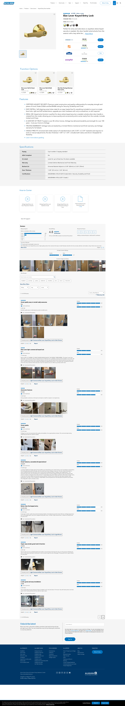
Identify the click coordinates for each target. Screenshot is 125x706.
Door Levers (22, 654)
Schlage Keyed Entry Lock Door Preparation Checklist (27, 204)
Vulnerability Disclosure (28, 674)
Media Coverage (81, 654)
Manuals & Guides (67, 654)
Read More (89, 33)
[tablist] (37, 54)
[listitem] (64, 25)
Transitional (51, 654)
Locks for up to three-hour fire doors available (61, 159)
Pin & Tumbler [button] (93, 3)
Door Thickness (26, 170)
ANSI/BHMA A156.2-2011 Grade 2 (58, 178)
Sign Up (70, 639)
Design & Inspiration (53, 656)
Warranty (25, 163)
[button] (54, 14)
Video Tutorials (66, 656)
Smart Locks (61, 3)
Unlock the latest (28, 624)
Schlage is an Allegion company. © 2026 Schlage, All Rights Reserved (27, 677)
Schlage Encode (38, 654)
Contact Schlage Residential (69, 662)
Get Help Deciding (38, 664)
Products (53, 3)
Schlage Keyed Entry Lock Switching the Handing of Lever (62, 205)
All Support (66, 648)
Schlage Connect (38, 659)
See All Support (25, 219)
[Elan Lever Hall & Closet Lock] (27, 79)
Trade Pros (95, 648)
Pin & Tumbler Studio (24, 662)
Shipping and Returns (67, 659)
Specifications (26, 147)
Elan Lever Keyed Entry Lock (78, 15)
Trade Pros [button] (85, 3)
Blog (78, 651)
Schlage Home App (39, 662)
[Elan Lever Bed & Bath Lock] (46, 79)
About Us (80, 648)
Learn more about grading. (35, 137)
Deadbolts (22, 651)
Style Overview (53, 648)
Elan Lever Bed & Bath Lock (46, 88)
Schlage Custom (52, 657)
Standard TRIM (24, 91)
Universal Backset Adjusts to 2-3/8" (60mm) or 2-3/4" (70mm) (66, 166)
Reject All (96, 703)
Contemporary (52, 651)
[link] (117, 3)
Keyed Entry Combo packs (25, 659)
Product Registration (67, 665)
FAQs (64, 657)
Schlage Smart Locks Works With (41, 660)
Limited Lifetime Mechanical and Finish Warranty (62, 163)
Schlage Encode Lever (39, 656)
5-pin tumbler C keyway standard (57, 152)
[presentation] (28, 89)
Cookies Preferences (86, 703)
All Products (23, 648)
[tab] (23, 54)
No (49, 155)
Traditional (51, 652)
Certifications (26, 174)
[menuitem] (27, 651)
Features (24, 99)
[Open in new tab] (91, 673)
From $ (23, 92)
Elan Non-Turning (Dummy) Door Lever (65, 88)
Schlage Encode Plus (39, 652)
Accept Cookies (105, 703)
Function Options (29, 69)
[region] (62, 703)
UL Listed (25, 159)
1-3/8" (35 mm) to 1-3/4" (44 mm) (58, 170)
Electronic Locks (23, 656)
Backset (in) (25, 166)
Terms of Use (88, 630)
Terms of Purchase (30, 672)
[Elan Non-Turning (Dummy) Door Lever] (64, 79)
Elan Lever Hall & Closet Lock (28, 88)
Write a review (80, 13)
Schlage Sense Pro (38, 651)
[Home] (8, 3)
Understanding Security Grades (69, 664)
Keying (24, 152)
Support (77, 3)
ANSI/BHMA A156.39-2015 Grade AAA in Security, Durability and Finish (69, 174)
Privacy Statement (75, 630)
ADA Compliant (27, 155)
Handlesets (22, 657)
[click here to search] (120, 3)
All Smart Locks (39, 648)
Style (70, 3)
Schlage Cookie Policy (50, 704)
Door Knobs (22, 652)
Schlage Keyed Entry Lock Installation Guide (45, 204)
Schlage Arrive (38, 657)
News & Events (81, 652)
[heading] (62, 190)
